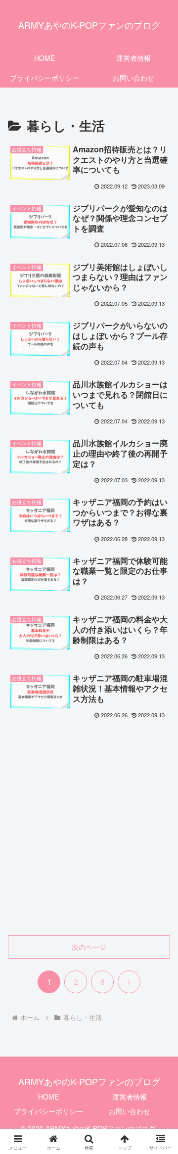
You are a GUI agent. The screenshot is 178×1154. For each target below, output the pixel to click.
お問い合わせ (129, 1111)
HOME (48, 1097)
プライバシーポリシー (48, 1111)
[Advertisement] (89, 834)
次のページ (89, 947)
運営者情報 (129, 1097)
